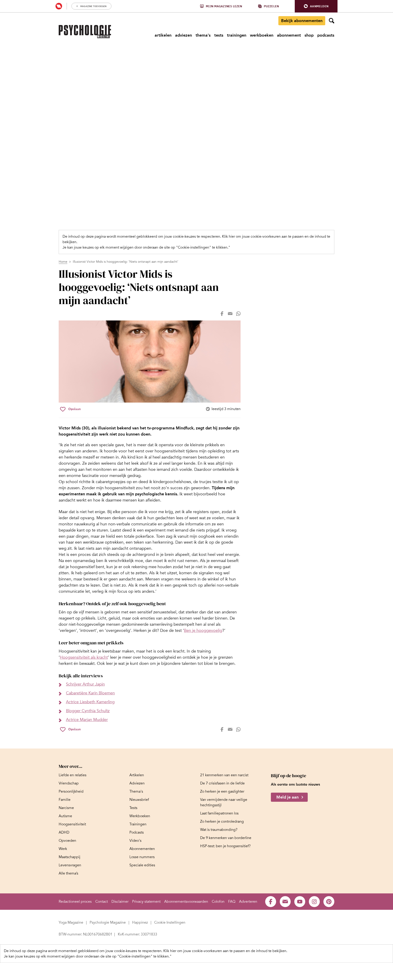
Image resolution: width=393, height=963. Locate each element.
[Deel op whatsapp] (238, 313)
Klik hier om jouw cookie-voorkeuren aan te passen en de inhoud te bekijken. (225, 951)
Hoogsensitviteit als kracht (84, 657)
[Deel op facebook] (222, 313)
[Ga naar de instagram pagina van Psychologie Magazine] (314, 901)
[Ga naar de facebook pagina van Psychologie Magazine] (270, 901)
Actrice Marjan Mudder (87, 719)
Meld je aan (287, 797)
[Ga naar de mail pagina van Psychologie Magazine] (285, 901)
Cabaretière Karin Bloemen (90, 693)
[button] (316, 6)
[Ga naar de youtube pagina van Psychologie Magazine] (299, 901)
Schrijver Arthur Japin (85, 684)
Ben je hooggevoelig (203, 630)
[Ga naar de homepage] (85, 31)
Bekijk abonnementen (301, 20)
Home (63, 262)
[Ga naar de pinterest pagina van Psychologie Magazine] (328, 901)
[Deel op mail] (230, 313)
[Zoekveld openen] (331, 20)
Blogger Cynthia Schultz (88, 710)
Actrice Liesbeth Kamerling (90, 701)
